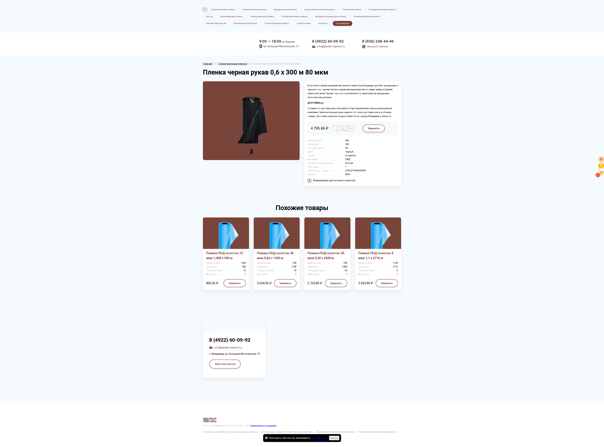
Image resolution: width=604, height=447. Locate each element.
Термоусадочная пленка (262, 16)
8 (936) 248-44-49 (378, 41)
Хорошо (334, 438)
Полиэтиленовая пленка (223, 9)
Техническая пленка (351, 9)
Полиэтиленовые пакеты (277, 23)
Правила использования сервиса (335, 431)
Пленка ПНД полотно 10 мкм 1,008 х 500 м (224, 255)
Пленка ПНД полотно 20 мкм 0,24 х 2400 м (326, 255)
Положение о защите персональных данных (287, 431)
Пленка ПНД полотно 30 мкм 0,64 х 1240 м (275, 255)
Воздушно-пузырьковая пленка (330, 16)
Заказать (374, 128)
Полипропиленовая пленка (366, 16)
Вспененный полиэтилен (245, 23)
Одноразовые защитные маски (319, 9)
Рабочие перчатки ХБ (216, 23)
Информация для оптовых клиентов (334, 180)
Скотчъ (209, 16)
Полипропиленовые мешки (294, 16)
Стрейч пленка (304, 23)
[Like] (601, 161)
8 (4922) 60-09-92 (328, 41)
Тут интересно (343, 23)
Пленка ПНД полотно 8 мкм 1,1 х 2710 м (375, 255)
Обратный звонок (225, 364)
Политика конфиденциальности (377, 431)
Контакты (323, 23)
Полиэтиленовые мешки (254, 9)
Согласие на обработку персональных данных (230, 431)
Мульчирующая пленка (231, 16)
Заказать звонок (377, 46)
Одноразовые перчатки (285, 9)
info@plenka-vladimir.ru (331, 46)
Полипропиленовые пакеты (382, 9)
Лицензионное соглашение (263, 425)
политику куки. (319, 437)
